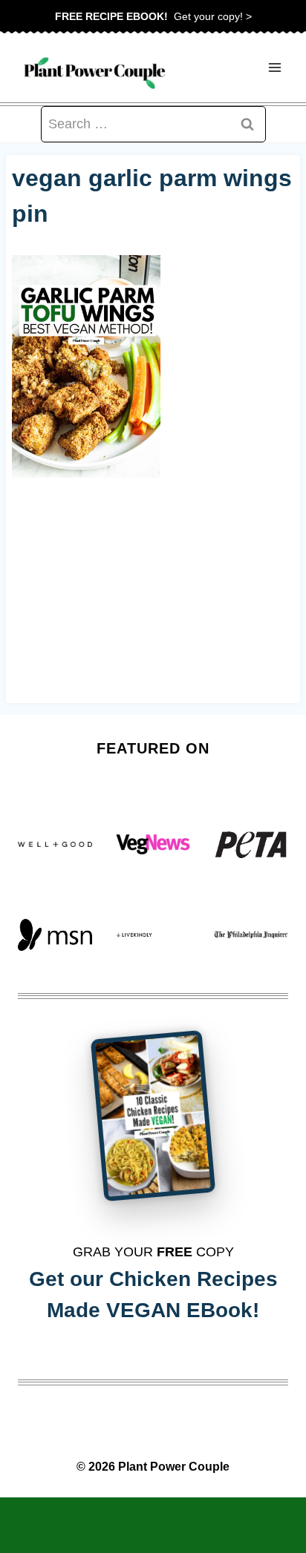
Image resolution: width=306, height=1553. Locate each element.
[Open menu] (274, 67)
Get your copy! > (153, 16)
